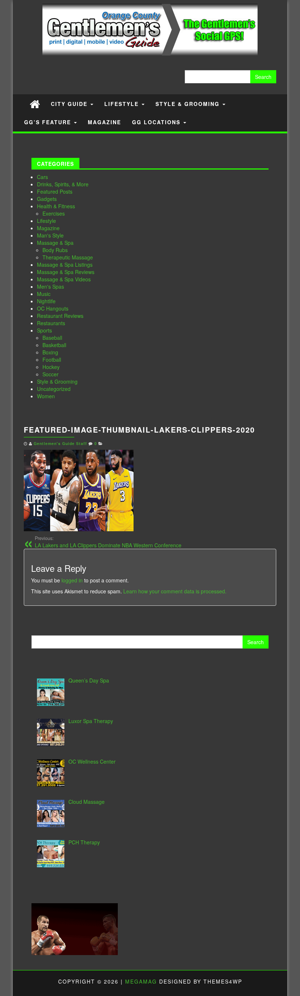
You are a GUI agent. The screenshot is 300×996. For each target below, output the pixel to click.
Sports (44, 330)
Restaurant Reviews (60, 315)
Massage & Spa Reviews (65, 271)
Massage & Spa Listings (65, 264)
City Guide (70, 103)
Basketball (54, 345)
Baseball (52, 337)
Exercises (53, 213)
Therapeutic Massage (67, 257)
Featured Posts (54, 191)
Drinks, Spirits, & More (63, 184)
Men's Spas (50, 286)
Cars (42, 176)
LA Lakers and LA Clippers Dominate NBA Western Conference (108, 542)
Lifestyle (122, 103)
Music (43, 293)
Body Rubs (55, 250)
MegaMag (141, 981)
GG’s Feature (48, 122)
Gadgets (47, 198)
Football (51, 359)
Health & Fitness (56, 206)
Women (46, 396)
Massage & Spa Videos (64, 279)
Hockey (51, 366)
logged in (72, 580)
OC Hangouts (52, 308)
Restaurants (51, 323)
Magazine (104, 122)
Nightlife (46, 301)
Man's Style (50, 235)
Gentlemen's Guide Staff (60, 443)
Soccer (50, 374)
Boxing (50, 352)
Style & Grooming (188, 103)
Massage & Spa (55, 242)
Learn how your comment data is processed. (174, 591)
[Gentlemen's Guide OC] (35, 103)
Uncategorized (54, 388)
